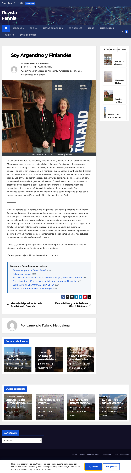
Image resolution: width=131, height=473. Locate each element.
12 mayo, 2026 (79, 408)
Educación (22, 352)
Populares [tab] (115, 49)
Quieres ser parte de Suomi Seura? (29, 270)
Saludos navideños (22, 274)
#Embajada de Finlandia (70, 71)
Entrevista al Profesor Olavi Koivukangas (32, 288)
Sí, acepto (93, 467)
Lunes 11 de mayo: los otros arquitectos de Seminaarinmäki (116, 118)
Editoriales (75, 28)
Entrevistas (107, 28)
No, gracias (111, 467)
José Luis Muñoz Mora (14, 413)
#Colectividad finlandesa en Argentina (38, 71)
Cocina (34, 28)
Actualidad (16, 49)
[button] (122, 31)
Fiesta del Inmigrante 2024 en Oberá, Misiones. (71, 304)
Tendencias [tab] (123, 49)
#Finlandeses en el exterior (33, 74)
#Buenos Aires (44, 66)
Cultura (18, 28)
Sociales (25, 49)
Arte (82, 349)
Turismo (9, 35)
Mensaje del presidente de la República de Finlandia (26, 304)
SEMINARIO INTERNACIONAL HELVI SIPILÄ (33, 285)
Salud (91, 28)
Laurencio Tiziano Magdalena (36, 63)
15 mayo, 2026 (15, 408)
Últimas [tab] (107, 49)
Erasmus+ (118, 58)
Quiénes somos (28, 35)
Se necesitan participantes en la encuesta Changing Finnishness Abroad (47, 277)
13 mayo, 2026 (47, 408)
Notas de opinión (53, 28)
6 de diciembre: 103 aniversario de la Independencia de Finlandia (44, 281)
